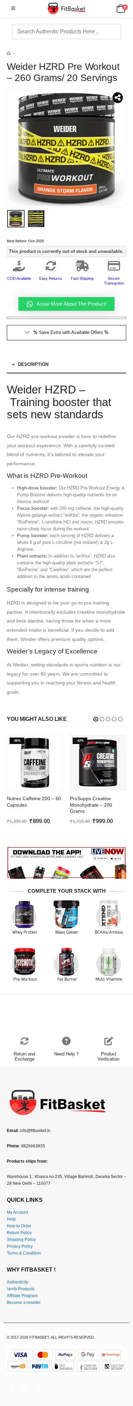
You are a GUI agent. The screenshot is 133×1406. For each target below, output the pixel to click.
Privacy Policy (20, 1246)
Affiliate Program (22, 1295)
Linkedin (38, 1389)
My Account (17, 1212)
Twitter (25, 1389)
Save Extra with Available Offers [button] (70, 332)
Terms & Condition (24, 1253)
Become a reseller (24, 1302)
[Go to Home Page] (9, 53)
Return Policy (19, 1232)
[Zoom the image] (66, 849)
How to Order (19, 1226)
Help (11, 1219)
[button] (13, 8)
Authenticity (17, 1282)
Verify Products (20, 1289)
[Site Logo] (66, 8)
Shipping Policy (21, 1239)
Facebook (13, 1389)
